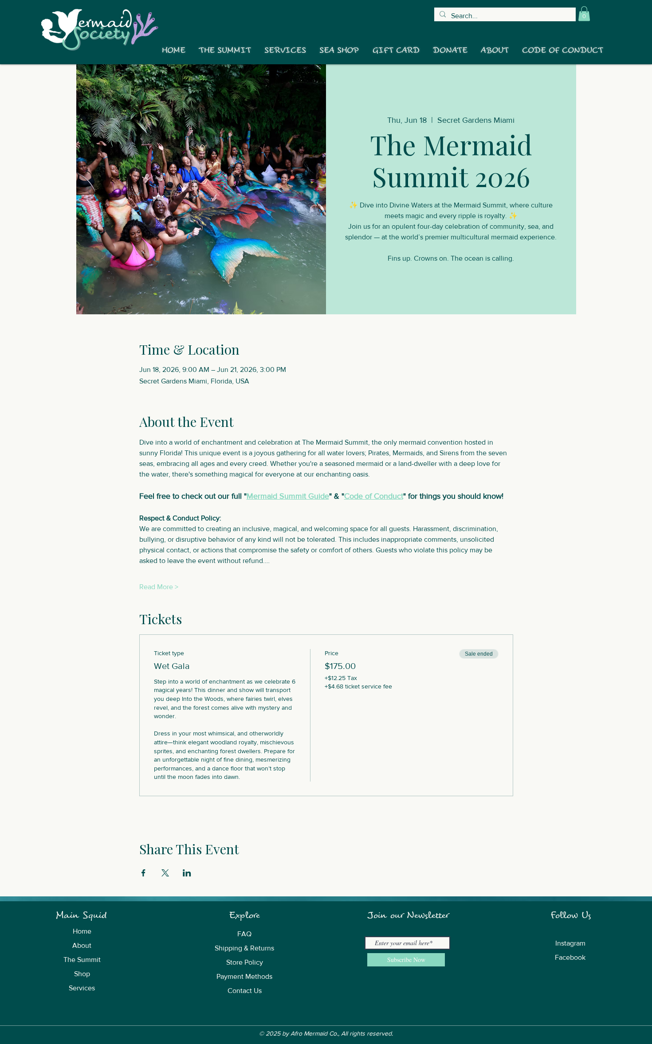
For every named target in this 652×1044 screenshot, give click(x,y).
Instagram (570, 943)
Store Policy (244, 962)
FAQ (244, 934)
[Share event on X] (165, 872)
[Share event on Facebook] (143, 872)
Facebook (570, 957)
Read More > (158, 586)
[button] (584, 13)
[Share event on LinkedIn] (187, 872)
